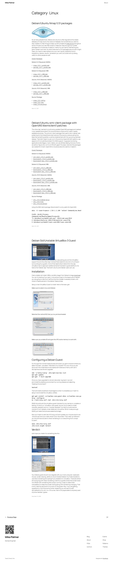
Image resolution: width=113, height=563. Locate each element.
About (106, 3)
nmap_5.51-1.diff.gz (39, 100)
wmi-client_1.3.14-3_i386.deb (42, 168)
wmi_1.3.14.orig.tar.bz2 (40, 204)
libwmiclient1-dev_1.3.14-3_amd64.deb (45, 161)
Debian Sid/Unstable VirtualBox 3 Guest (54, 240)
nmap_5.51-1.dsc (38, 102)
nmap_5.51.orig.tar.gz (40, 104)
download (77, 275)
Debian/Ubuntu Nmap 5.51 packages (52, 23)
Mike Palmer (10, 3)
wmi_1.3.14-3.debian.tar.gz (41, 200)
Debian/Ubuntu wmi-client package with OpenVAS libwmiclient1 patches (54, 124)
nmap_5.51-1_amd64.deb (41, 65)
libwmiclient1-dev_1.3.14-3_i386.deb (44, 171)
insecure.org (70, 44)
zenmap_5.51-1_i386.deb (41, 76)
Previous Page (10, 517)
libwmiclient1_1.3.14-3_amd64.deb (44, 159)
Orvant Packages (37, 59)
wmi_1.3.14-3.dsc (38, 202)
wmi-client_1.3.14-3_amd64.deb (43, 157)
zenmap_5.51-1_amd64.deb (42, 67)
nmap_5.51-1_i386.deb (40, 74)
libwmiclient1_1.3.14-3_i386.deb (43, 170)
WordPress (105, 558)
